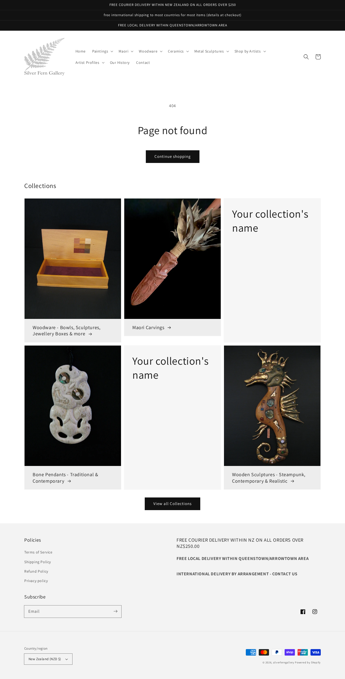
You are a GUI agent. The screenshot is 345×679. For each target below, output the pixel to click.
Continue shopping (172, 156)
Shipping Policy (37, 561)
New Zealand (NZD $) (45, 659)
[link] (272, 270)
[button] (102, 51)
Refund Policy (36, 571)
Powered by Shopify (308, 662)
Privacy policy (36, 580)
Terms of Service (38, 552)
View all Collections (172, 503)
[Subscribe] (115, 611)
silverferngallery (283, 662)
